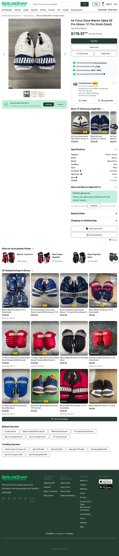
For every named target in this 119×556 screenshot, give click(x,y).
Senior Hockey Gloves (37, 437)
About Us (84, 480)
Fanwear (18, 10)
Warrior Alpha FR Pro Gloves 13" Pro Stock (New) (73, 407)
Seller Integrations (67, 495)
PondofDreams (77, 132)
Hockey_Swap (94, 305)
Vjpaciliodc (6, 305)
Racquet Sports (76, 10)
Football (66, 10)
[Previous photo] (4, 54)
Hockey (26, 10)
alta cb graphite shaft (99, 449)
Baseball (34, 10)
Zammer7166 (94, 353)
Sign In (109, 4)
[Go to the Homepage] (14, 4)
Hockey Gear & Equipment (11, 16)
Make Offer (106, 54)
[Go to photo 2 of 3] (34, 94)
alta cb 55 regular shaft (13, 455)
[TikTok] (25, 500)
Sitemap (83, 523)
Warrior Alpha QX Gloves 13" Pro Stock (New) (74, 359)
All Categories (7, 10)
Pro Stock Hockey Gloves (83, 431)
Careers (83, 485)
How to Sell (65, 487)
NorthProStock (7, 353)
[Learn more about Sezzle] (99, 74)
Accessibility (85, 514)
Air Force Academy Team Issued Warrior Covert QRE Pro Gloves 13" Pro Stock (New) (45, 311)
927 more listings (61, 419)
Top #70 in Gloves (78, 28)
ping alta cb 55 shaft (76, 449)
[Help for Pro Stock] (80, 170)
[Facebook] (8, 500)
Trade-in (60, 104)
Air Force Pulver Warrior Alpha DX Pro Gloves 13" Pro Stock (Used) (80, 137)
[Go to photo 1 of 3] (26, 94)
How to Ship (65, 491)
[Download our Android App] (108, 487)
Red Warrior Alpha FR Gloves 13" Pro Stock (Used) (102, 359)
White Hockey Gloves (59, 431)
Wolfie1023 (64, 353)
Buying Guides (32, 499)
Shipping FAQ (49, 483)
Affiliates (83, 489)
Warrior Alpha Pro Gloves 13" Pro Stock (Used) (14, 311)
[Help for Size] (76, 177)
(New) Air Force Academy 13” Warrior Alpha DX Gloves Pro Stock (98, 137)
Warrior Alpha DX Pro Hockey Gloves (50, 16)
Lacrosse (51, 10)
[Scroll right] (115, 127)
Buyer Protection (50, 491)
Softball (43, 10)
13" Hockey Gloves (60, 437)
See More (94, 206)
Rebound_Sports (37, 401)
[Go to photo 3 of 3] (41, 94)
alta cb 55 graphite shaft (38, 455)
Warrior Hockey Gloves (13, 437)
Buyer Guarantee (100, 63)
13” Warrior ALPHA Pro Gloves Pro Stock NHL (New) (14, 407)
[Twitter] (20, 500)
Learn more (6, 492)
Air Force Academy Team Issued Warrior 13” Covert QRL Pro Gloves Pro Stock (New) (74, 311)
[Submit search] (85, 4)
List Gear (48, 104)
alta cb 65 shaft (56, 449)
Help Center (102, 10)
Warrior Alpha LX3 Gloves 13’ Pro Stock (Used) (101, 311)
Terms (82, 493)
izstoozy (63, 401)
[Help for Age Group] (81, 174)
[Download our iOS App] (107, 481)
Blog (82, 527)
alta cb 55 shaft (38, 449)
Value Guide (112, 10)
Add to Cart (94, 47)
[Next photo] (65, 54)
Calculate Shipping (95, 34)
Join (115, 4)
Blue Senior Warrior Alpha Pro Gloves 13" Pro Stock (44, 407)
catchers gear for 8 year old (15, 449)
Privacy (83, 497)
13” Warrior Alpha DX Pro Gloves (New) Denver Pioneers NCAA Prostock (16, 359)
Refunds (47, 487)
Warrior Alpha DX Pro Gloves (34, 431)
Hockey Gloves (28, 16)
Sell (96, 4)
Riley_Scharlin (94, 401)
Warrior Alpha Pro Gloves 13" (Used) (102, 406)
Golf (58, 10)
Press (82, 518)
